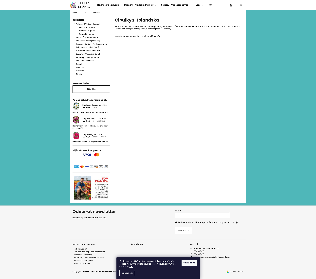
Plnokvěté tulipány (87, 30)
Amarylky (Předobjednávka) (88, 57)
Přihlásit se (183, 230)
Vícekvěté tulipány (87, 27)
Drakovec (80, 70)
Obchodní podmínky (83, 255)
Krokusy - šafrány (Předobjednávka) (92, 44)
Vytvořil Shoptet (237, 271)
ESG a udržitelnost (82, 263)
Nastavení (127, 273)
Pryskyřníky (81, 67)
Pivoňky (79, 74)
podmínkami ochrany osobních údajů (221, 222)
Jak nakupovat (80, 249)
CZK (210, 5)
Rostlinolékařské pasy (83, 260)
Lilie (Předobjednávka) (85, 60)
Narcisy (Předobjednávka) (87, 37)
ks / (91, 89)
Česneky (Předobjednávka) (88, 50)
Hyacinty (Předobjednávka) (88, 40)
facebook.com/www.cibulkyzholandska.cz (212, 257)
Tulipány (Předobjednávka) (88, 24)
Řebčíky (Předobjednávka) (87, 47)
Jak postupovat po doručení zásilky (89, 252)
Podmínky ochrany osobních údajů (89, 257)
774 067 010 (199, 251)
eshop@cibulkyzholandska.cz (206, 248)
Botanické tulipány (87, 34)
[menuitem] (108, 5)
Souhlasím (189, 262)
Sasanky (79, 64)
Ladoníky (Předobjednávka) (88, 54)
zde (131, 266)
